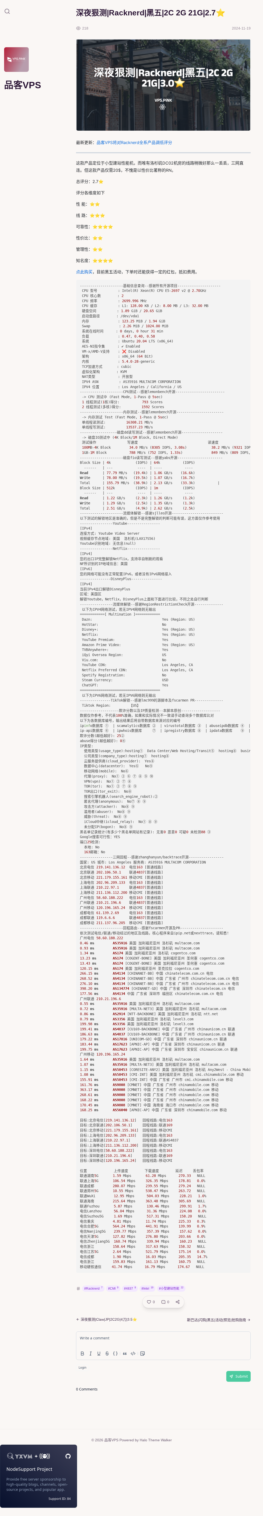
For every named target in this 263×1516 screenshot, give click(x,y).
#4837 (130, 1288)
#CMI (113, 1288)
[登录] (29, 69)
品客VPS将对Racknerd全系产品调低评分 (134, 142)
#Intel (147, 1288)
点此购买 (84, 271)
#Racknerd (93, 1288)
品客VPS (111, 1440)
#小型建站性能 (171, 1288)
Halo (143, 1440)
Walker (166, 1440)
